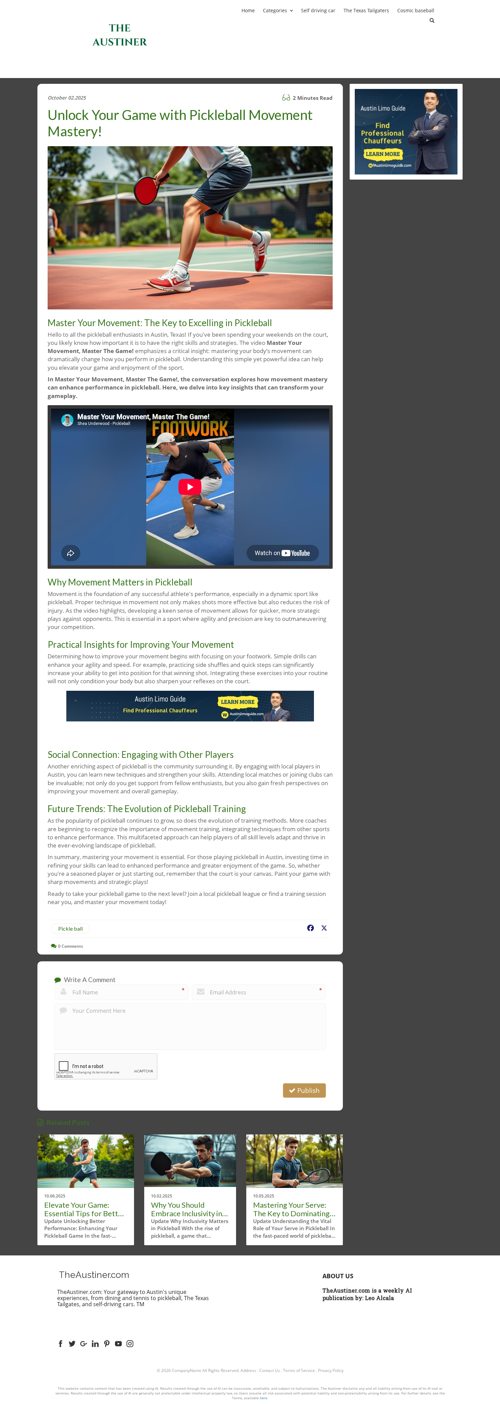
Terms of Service (299, 1370)
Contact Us (269, 1370)
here (263, 1397)
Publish (308, 1090)
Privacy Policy (331, 1370)
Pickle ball (70, 928)
